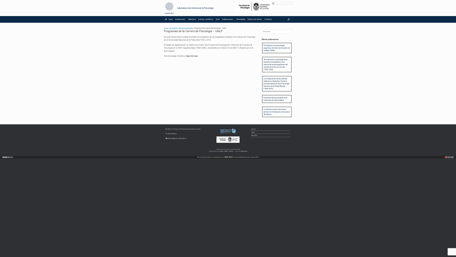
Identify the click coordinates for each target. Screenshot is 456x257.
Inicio (171, 19)
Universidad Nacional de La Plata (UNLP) (246, 157)
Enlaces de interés (255, 19)
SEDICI (231, 151)
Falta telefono (172, 134)
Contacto (268, 19)
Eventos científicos (205, 19)
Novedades (241, 19)
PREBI (226, 151)
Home (166, 28)
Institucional (180, 19)
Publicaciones (227, 19)
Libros (253, 129)
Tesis (218, 19)
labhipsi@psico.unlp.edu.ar (177, 138)
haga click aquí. (192, 56)
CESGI (221, 151)
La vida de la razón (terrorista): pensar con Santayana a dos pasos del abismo (277, 111)
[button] (288, 19)
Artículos (254, 135)
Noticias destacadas (186, 28)
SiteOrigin (244, 151)
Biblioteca (192, 19)
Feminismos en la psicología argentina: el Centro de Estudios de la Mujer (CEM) (277, 47)
